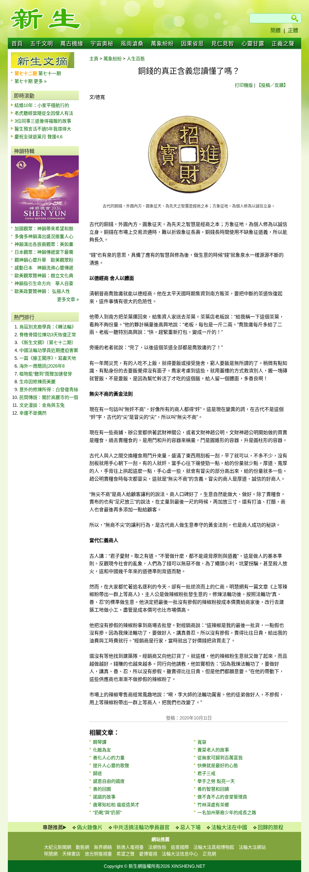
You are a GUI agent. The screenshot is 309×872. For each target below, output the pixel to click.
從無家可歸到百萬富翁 (220, 757)
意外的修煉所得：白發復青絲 (48, 389)
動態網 (82, 847)
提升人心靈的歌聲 (111, 765)
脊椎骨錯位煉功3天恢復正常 (47, 334)
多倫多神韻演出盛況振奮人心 (43, 236)
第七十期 (24, 81)
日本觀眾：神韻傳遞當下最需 (43, 252)
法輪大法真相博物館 (213, 847)
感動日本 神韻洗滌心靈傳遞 (43, 267)
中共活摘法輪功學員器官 (141, 827)
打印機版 (244, 85)
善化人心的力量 (109, 757)
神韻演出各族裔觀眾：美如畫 (43, 244)
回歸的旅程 (270, 827)
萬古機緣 (71, 44)
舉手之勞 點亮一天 (216, 781)
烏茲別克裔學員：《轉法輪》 (47, 326)
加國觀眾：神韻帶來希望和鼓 (43, 228)
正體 (293, 30)
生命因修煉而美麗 (37, 381)
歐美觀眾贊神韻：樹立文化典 (43, 275)
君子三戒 (206, 773)
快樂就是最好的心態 (217, 765)
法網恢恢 (157, 847)
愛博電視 (148, 853)
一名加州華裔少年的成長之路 (226, 812)
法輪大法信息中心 (180, 853)
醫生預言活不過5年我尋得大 (42, 128)
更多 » (40, 81)
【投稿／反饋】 (272, 85)
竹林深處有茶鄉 (213, 804)
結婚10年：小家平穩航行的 (41, 105)
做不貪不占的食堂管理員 (222, 796)
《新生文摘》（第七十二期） (47, 342)
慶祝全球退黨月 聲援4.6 (38, 136)
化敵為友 (102, 749)
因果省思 (192, 44)
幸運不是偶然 (32, 413)
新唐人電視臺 (130, 847)
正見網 (209, 853)
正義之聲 (283, 44)
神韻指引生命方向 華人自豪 (43, 283)
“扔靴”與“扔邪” (107, 812)
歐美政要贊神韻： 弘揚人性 (42, 291)
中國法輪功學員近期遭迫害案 (48, 350)
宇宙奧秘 (102, 44)
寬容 (201, 742)
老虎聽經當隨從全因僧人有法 (43, 113)
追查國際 (180, 847)
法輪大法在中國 (229, 827)
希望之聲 (125, 853)
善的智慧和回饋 (213, 789)
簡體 (275, 30)
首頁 (17, 44)
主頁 (93, 58)
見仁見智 (222, 44)
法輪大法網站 (252, 847)
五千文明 (41, 44)
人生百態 (136, 58)
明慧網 (51, 853)
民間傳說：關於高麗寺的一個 (48, 397)
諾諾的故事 (104, 796)
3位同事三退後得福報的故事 (42, 121)
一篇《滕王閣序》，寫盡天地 (47, 358)
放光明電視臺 (98, 853)
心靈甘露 (252, 44)
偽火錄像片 (90, 827)
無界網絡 (103, 847)
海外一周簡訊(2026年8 (42, 366)
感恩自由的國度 (109, 781)
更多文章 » (68, 299)
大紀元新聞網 (57, 847)
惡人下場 (190, 827)
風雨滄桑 (132, 44)
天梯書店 (71, 853)
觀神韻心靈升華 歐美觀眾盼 (43, 259)
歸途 (97, 773)
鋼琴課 (100, 742)
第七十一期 (49, 73)
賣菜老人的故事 (213, 749)
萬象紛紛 (162, 44)
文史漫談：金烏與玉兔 (42, 405)
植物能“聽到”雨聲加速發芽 (45, 373)
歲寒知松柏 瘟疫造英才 (116, 804)
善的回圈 (102, 789)
